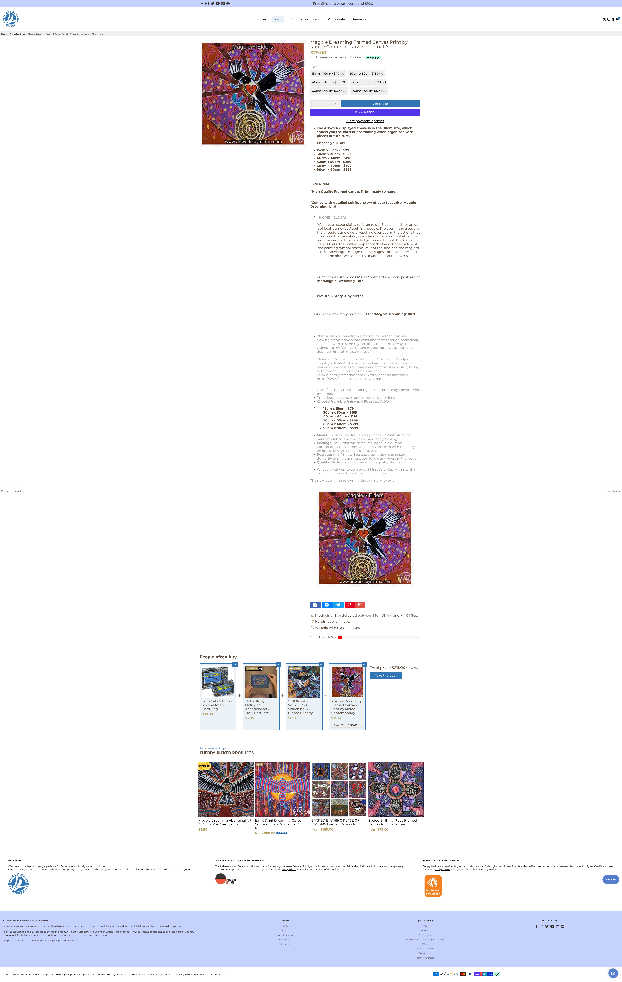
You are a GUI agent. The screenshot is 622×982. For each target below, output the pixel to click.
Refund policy (425, 948)
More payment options (365, 121)
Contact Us (425, 953)
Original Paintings (305, 19)
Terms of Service (425, 957)
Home (261, 19)
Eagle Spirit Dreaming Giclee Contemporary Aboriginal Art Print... (278, 824)
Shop (278, 19)
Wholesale (336, 19)
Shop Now (425, 935)
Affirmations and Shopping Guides (425, 939)
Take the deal (385, 675)
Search (425, 926)
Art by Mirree (289, 869)
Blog (425, 944)
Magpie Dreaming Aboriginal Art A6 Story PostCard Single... (224, 822)
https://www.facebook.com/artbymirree (349, 379)
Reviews (359, 19)
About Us (425, 930)
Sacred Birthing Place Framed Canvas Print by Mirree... (392, 822)
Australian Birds (17, 34)
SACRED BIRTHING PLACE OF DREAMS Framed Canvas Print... (337, 822)
